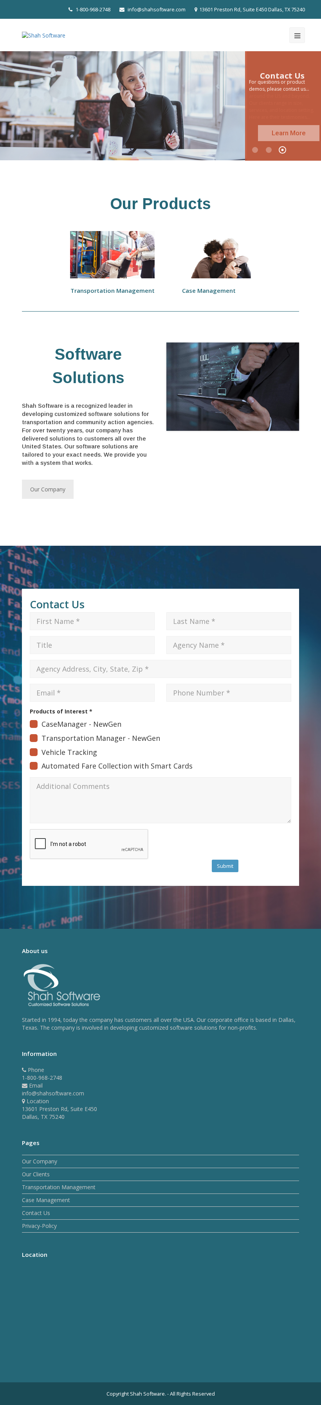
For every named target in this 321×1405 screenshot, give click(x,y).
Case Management (46, 1200)
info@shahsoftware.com (157, 9)
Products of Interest (61, 711)
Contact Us (36, 1213)
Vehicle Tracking (69, 752)
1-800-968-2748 (93, 9)
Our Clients (36, 1174)
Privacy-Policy (39, 1225)
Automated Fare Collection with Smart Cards (117, 766)
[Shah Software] (43, 34)
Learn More (289, 133)
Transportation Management (59, 1187)
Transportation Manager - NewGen (100, 738)
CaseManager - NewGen (81, 724)
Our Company (47, 489)
